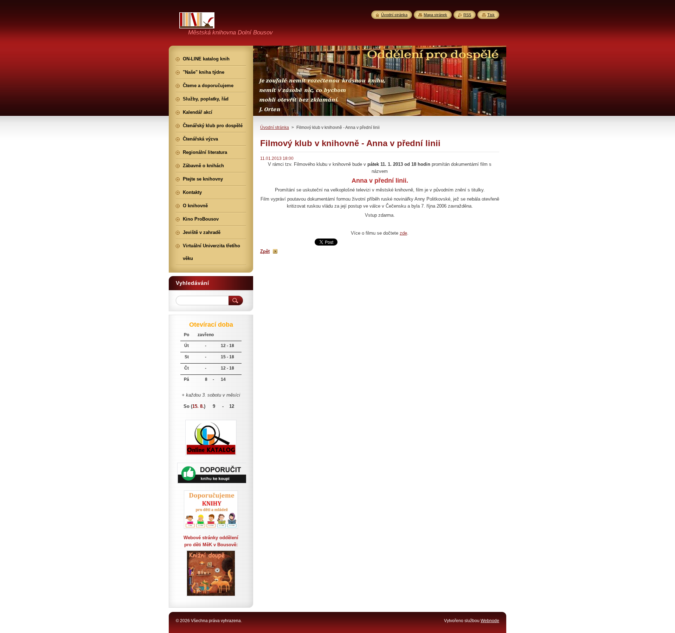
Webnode (490, 621)
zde (403, 233)
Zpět (265, 251)
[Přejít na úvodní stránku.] (196, 24)
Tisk (491, 15)
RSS (467, 15)
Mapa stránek (435, 15)
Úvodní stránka (274, 127)
